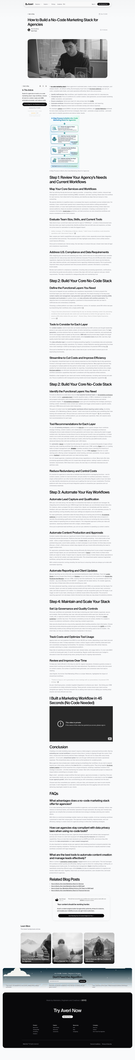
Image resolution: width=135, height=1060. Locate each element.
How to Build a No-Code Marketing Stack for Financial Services (70, 890)
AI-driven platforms (95, 88)
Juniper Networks (100, 108)
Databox (77, 576)
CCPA (92, 101)
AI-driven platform (55, 370)
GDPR (102, 626)
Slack (99, 446)
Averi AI (81, 427)
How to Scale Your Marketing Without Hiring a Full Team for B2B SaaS (72, 888)
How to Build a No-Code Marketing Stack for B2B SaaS (67, 886)
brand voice (66, 211)
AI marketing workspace (105, 395)
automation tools (67, 397)
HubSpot (93, 450)
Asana (88, 552)
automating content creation (68, 861)
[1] (75, 233)
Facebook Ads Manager (57, 578)
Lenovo (60, 108)
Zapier (61, 444)
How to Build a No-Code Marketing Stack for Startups (67, 883)
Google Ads (108, 576)
